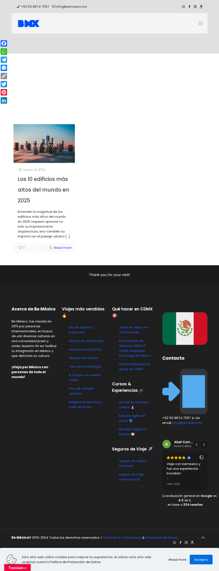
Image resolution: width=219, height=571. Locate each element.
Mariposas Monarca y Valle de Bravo (85, 404)
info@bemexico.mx (71, 6)
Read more (63, 247)
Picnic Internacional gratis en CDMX (134, 366)
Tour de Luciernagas (85, 366)
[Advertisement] (109, 92)
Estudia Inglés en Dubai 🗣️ (132, 418)
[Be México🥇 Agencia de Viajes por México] (28, 23)
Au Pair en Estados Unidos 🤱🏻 (133, 404)
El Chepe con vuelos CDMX (85, 377)
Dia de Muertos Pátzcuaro (81, 329)
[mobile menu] (200, 23)
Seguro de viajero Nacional (133, 463)
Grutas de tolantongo (86, 340)
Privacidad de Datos (161, 537)
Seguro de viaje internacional (131, 477)
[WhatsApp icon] (183, 6)
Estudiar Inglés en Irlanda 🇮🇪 (133, 431)
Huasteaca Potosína (85, 349)
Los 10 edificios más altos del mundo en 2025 (43, 190)
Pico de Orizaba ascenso (81, 391)
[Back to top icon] (202, 537)
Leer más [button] (173, 484)
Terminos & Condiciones (122, 537)
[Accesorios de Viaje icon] (201, 6)
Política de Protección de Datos (75, 562)
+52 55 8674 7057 (35, 6)
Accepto (201, 559)
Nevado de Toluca (83, 358)
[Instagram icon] (195, 6)
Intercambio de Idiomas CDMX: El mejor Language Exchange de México (135, 348)
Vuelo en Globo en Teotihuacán (133, 329)
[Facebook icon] (189, 6)
